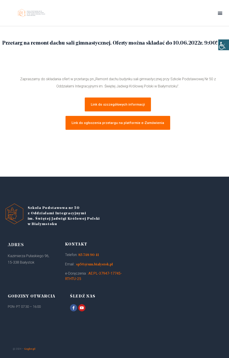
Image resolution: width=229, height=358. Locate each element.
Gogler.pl (29, 349)
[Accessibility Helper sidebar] (223, 44)
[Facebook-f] (73, 307)
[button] (220, 13)
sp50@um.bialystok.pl (94, 264)
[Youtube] (81, 307)
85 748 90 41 (88, 255)
